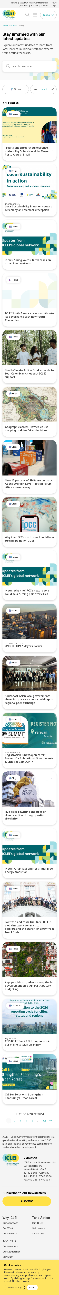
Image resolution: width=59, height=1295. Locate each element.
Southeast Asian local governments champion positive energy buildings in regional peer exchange (29, 699)
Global (47, 14)
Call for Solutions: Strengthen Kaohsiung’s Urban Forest (24, 1096)
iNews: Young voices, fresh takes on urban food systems (28, 261)
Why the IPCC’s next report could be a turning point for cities (29, 538)
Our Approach (10, 1222)
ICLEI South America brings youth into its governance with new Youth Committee (29, 317)
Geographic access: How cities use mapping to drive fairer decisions (26, 428)
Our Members (10, 1246)
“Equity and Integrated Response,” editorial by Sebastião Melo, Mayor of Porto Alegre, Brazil (29, 151)
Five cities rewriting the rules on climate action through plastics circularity (25, 815)
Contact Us (38, 1233)
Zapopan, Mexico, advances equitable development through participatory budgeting (29, 985)
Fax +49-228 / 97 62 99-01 (38, 1179)
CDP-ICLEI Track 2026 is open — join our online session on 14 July (27, 1042)
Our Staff (7, 1256)
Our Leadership (11, 1251)
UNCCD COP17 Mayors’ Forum (23, 646)
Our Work (7, 1228)
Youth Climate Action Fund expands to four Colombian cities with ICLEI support (29, 373)
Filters (17, 89)
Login (54, 5)
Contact (44, 5)
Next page (50, 1120)
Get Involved (39, 1228)
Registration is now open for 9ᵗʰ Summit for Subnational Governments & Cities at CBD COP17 (29, 758)
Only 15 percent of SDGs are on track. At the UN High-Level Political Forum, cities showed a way (29, 484)
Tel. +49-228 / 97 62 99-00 (38, 1176)
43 (44, 1121)
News (54, 2)
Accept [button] (32, 1287)
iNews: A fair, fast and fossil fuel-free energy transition (29, 870)
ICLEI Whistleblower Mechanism (34, 2)
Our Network (9, 1233)
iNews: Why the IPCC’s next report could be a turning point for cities (27, 592)
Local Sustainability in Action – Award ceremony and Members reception (28, 208)
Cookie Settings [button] (15, 1287)
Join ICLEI (24, 5)
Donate (14, 2)
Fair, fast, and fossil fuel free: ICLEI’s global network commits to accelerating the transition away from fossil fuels (29, 927)
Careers (34, 5)
